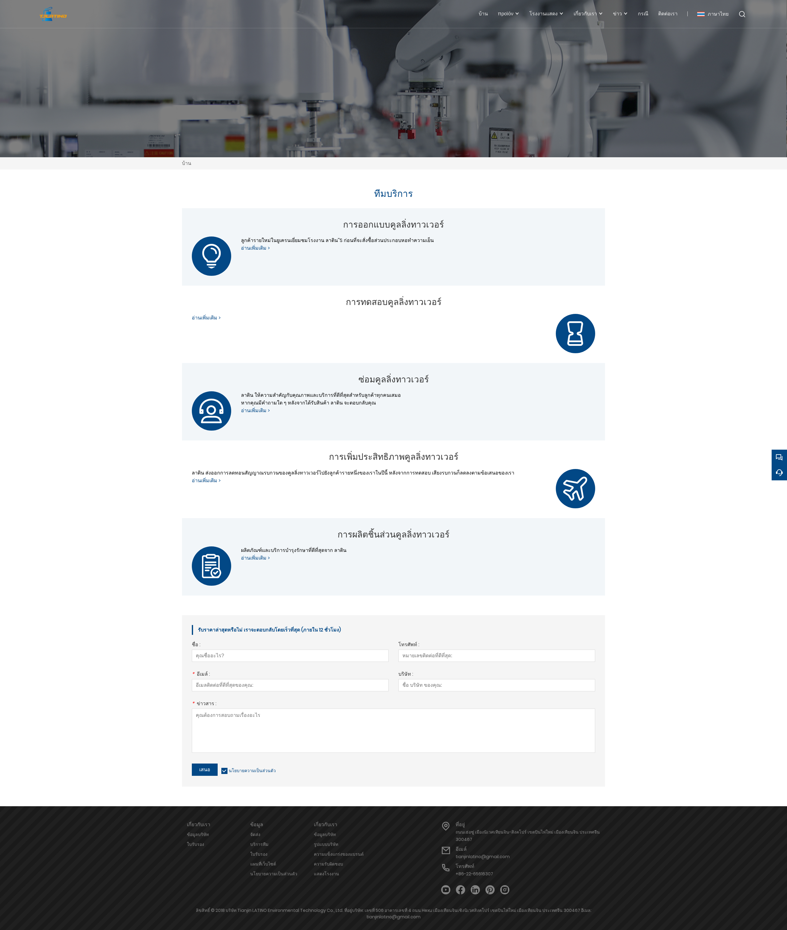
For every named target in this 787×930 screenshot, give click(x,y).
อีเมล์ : (201, 675)
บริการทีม (259, 844)
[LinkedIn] (475, 890)
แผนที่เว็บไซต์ (263, 864)
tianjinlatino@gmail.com (483, 857)
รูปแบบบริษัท (326, 844)
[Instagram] (505, 890)
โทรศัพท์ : (408, 645)
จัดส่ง (255, 834)
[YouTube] (446, 890)
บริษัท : (405, 675)
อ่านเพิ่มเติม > (255, 248)
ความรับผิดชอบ (328, 864)
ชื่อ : (196, 645)
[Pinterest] (490, 890)
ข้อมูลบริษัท (198, 834)
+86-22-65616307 (474, 874)
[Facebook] (460, 890)
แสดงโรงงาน (326, 874)
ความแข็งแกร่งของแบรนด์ (339, 854)
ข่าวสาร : (204, 704)
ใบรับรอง (195, 844)
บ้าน (186, 163)
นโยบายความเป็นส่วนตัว (252, 771)
